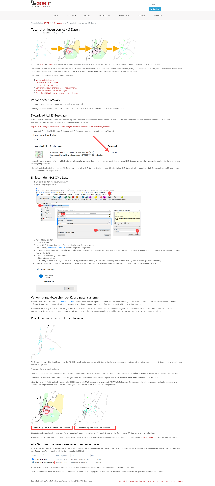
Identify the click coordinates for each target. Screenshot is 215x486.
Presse (143, 481)
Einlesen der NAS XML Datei (47, 85)
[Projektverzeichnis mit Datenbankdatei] (66, 459)
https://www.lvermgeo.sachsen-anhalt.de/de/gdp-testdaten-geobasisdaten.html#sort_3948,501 (70, 126)
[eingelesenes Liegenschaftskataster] (86, 48)
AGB (149, 481)
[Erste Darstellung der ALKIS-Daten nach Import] (51, 340)
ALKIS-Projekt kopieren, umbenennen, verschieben (57, 93)
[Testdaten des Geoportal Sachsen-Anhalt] (75, 146)
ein (41, 64)
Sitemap (180, 481)
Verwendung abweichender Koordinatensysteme (56, 88)
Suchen (156, 9)
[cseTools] (41, 3)
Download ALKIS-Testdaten (47, 82)
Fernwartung (133, 481)
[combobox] (161, 5)
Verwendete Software (45, 80)
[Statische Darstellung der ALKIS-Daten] (73, 408)
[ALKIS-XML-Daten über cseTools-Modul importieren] (88, 213)
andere (51, 64)
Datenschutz (158, 481)
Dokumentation (147, 437)
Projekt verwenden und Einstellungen (51, 90)
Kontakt (122, 481)
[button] (57, 16)
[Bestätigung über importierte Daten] (56, 279)
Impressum (170, 481)
